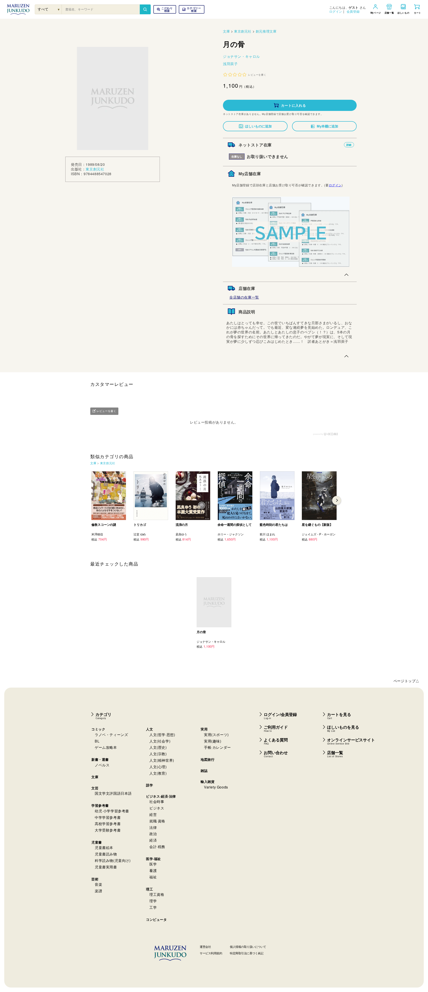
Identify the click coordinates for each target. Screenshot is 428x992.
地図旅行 (207, 759)
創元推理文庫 (266, 31)
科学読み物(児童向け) (113, 860)
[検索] (145, 9)
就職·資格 (157, 821)
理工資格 (156, 894)
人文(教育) (158, 773)
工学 (153, 907)
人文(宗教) (158, 753)
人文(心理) (158, 766)
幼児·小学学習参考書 (112, 810)
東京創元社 (95, 169)
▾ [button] (59, 9)
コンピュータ (156, 919)
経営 (153, 814)
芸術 (94, 879)
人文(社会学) (159, 741)
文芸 (94, 788)
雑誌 (204, 770)
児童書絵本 (104, 847)
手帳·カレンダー (217, 747)
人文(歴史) (158, 747)
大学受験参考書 (108, 830)
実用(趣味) (212, 741)
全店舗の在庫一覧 (244, 297)
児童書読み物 (106, 854)
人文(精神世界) (161, 760)
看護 (153, 870)
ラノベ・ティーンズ (111, 734)
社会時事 (156, 801)
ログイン (335, 11)
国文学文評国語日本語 (113, 793)
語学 (149, 785)
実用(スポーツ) (216, 734)
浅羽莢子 (230, 63)
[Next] (336, 500)
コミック (98, 729)
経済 (153, 840)
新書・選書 (100, 759)
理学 (153, 900)
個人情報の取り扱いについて (248, 946)
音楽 (98, 884)
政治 (153, 833)
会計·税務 (157, 846)
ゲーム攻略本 (106, 747)
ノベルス (102, 764)
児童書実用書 (106, 866)
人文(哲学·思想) (162, 734)
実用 (204, 729)
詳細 (349, 144)
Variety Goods (216, 787)
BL (97, 741)
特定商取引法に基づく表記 (246, 953)
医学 (153, 864)
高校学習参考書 (108, 823)
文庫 (226, 31)
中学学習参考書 (108, 817)
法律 (153, 827)
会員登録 (353, 11)
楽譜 (98, 890)
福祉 (153, 877)
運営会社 (205, 946)
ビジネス (156, 808)
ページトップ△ (406, 680)
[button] (191, 9)
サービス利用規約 (211, 953)
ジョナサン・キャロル (241, 56)
